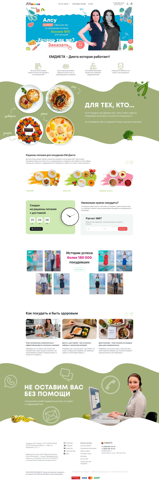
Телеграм (69, 446)
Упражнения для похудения (85, 462)
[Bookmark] (127, 3)
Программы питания (79, 4)
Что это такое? (63, 4)
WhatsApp (69, 443)
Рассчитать (122, 228)
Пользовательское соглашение (80, 471)
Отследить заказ (85, 453)
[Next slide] (131, 162)
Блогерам (83, 456)
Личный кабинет (85, 446)
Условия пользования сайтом (119, 471)
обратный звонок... (118, 4)
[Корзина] (131, 3)
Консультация (37, 229)
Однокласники (71, 451)
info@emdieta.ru (106, 451)
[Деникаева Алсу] (79, 28)
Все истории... (80, 269)
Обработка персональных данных (100, 471)
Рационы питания (86, 443)
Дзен (67, 453)
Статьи (90, 4)
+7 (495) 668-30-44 (118, 3)
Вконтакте (69, 448)
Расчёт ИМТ (84, 459)
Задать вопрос (85, 451)
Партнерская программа (88, 448)
